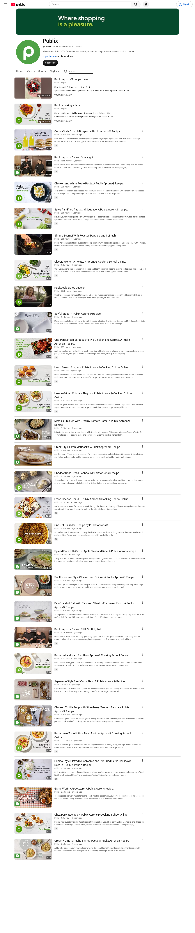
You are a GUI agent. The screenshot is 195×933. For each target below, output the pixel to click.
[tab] (19, 71)
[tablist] (97, 71)
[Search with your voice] (146, 4)
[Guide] (5, 4)
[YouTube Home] (18, 4)
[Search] (135, 4)
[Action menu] (143, 131)
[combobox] (91, 4)
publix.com (50, 56)
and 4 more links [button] (64, 56)
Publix (56, 83)
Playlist (64, 83)
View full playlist (63, 95)
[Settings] (172, 4)
